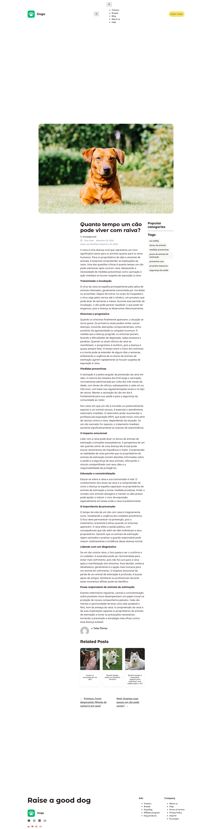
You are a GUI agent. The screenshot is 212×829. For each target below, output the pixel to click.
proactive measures (158, 265)
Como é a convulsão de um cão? (90, 677)
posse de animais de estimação (158, 255)
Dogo (41, 14)
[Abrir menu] (96, 14)
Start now (177, 13)
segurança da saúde (158, 270)
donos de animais (157, 245)
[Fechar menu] (109, 4)
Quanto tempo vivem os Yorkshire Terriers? (112, 677)
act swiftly (154, 240)
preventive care (156, 261)
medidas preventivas (159, 249)
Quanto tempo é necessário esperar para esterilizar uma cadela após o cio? (135, 679)
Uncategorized (89, 236)
